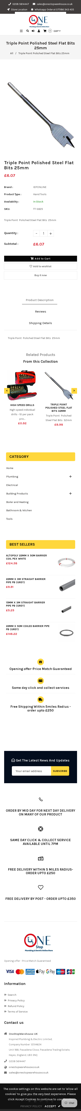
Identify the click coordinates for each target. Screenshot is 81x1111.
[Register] (39, 31)
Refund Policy (16, 1006)
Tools (9, 518)
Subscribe (60, 771)
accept (52, 1106)
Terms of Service (18, 1011)
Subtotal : (11, 244)
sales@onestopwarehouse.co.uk (55, 4)
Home (9, 468)
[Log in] (33, 31)
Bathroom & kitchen (19, 510)
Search (12, 994)
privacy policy (31, 1106)
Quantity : (11, 233)
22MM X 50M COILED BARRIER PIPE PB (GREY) (28, 627)
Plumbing (12, 476)
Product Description (39, 300)
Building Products (17, 493)
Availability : (11, 201)
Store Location (19, 9)
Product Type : (12, 194)
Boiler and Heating (17, 502)
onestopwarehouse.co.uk (24, 1067)
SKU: (7, 209)
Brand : (8, 187)
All (11, 53)
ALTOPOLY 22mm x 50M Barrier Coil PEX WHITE (26, 557)
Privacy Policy (16, 1000)
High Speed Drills (22, 405)
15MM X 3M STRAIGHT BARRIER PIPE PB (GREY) (25, 604)
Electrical (12, 485)
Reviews (40, 311)
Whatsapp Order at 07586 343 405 (54, 9)
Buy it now (40, 275)
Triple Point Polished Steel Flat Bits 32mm (58, 408)
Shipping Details (40, 323)
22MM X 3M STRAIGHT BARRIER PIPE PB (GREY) (26, 580)
